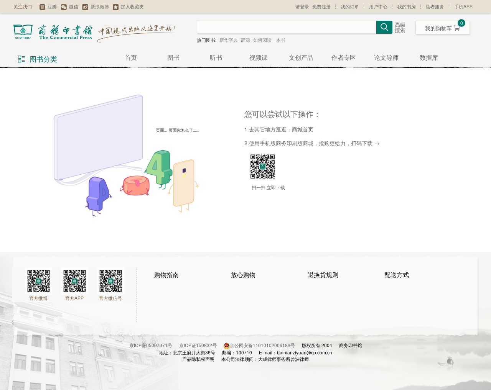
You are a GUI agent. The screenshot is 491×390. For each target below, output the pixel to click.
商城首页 (302, 129)
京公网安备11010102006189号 (262, 345)
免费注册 (321, 6)
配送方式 (396, 274)
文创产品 (301, 57)
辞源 (245, 39)
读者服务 (435, 6)
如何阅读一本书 (269, 39)
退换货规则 (323, 274)
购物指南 (166, 274)
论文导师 (386, 57)
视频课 (258, 57)
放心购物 (243, 274)
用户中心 (378, 6)
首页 (131, 57)
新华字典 (228, 39)
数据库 (429, 57)
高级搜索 (400, 28)
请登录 (302, 6)
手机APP (463, 6)
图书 (173, 57)
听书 (216, 57)
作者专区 (343, 57)
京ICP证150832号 (201, 345)
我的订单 (350, 6)
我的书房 (406, 6)
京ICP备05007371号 (154, 345)
